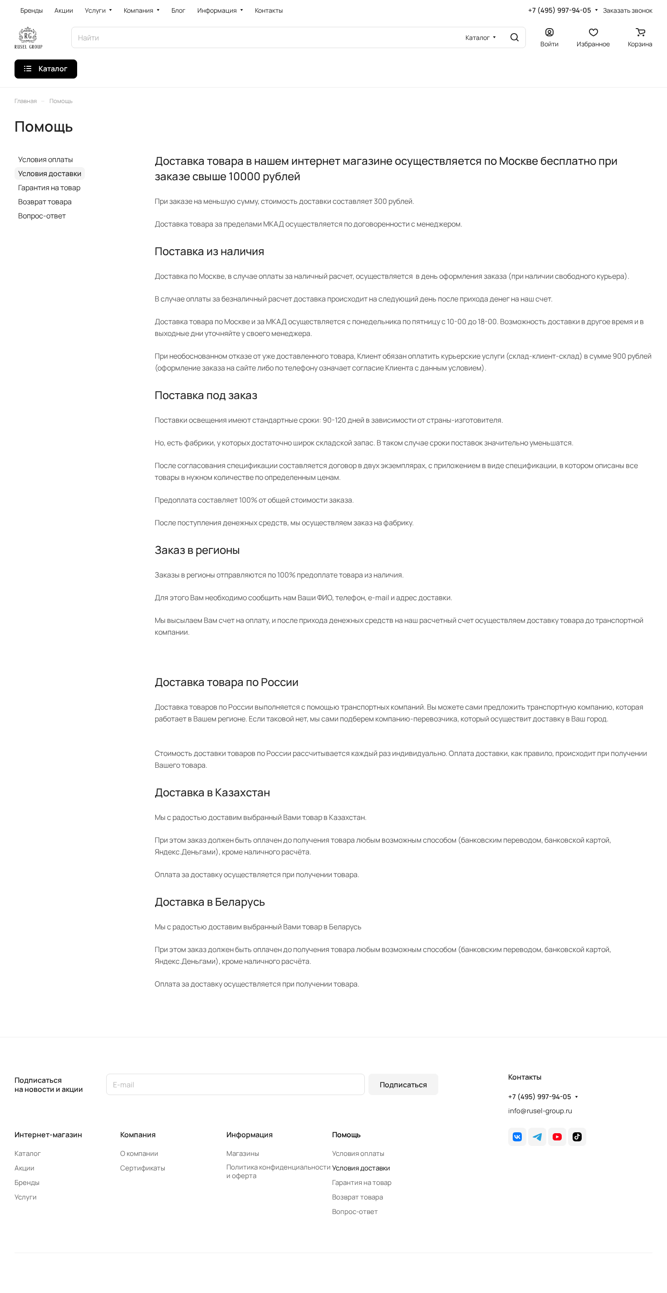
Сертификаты (142, 1168)
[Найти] (514, 37)
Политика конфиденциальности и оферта (278, 1171)
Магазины (242, 1153)
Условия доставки (49, 173)
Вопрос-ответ (42, 216)
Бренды (27, 1182)
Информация (249, 1135)
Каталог (28, 1153)
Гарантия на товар (49, 187)
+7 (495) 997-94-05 (559, 10)
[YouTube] (557, 1137)
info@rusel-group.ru (540, 1110)
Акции (24, 1168)
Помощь (346, 1135)
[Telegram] (537, 1137)
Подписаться (403, 1085)
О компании (139, 1153)
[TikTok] (577, 1137)
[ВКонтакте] (517, 1137)
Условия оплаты (45, 159)
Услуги (26, 1197)
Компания (138, 1135)
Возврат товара (45, 202)
